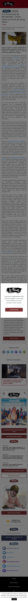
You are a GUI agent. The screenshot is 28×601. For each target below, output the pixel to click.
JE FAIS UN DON (14, 309)
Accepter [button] (14, 599)
